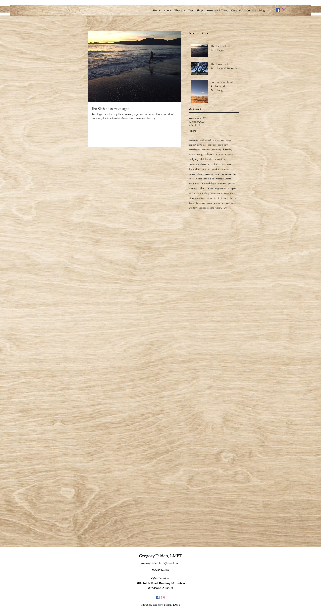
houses (225, 169)
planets (193, 188)
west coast (230, 202)
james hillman (196, 173)
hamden (215, 169)
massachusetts (223, 178)
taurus (224, 198)
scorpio (232, 188)
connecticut (219, 159)
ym (225, 207)
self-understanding (199, 193)
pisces (231, 183)
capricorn (230, 154)
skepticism (229, 193)
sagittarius (220, 188)
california (209, 154)
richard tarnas (206, 188)
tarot (216, 198)
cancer (219, 154)
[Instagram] (284, 10)
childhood (205, 159)
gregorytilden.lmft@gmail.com (160, 563)
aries (228, 140)
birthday (227, 149)
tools (191, 202)
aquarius (193, 140)
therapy (234, 198)
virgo (209, 202)
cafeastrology (196, 154)
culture (215, 164)
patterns (222, 183)
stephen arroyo (197, 198)
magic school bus (205, 178)
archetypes (218, 140)
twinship (200, 202)
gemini (205, 169)
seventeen (216, 193)
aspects (212, 144)
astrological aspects (199, 149)
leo (235, 173)
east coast (226, 164)
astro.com (223, 144)
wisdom (193, 207)
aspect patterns (197, 144)
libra (191, 178)
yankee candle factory (210, 207)
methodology (208, 183)
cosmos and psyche (199, 164)
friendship (194, 169)
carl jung (193, 159)
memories (194, 183)
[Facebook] (278, 10)
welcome (218, 202)
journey (209, 173)
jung (217, 173)
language (226, 173)
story (209, 198)
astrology (216, 149)
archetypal (205, 140)
